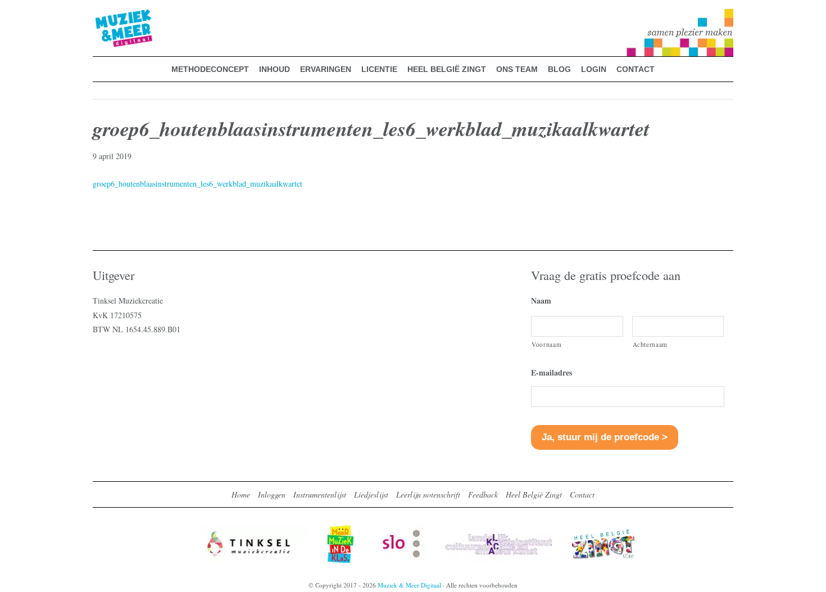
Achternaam (650, 344)
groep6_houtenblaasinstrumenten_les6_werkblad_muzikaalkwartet (197, 183)
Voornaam (546, 344)
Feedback (483, 494)
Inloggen (271, 494)
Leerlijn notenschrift (428, 494)
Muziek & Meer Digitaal (106, 15)
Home (241, 494)
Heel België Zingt (534, 494)
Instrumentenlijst (319, 494)
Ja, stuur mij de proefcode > (605, 437)
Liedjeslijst (371, 494)
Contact (582, 494)
